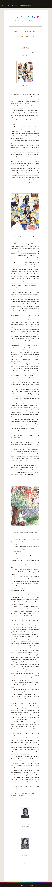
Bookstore (10, 5)
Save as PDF (25, 55)
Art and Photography (28, 31)
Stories (31, 29)
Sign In (16, 5)
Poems (36, 29)
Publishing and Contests (20, 29)
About (3, 1)
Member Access (25, 5)
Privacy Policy (29, 885)
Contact (22, 885)
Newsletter (19, 1)
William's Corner (11, 1)
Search (4, 5)
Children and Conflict (25, 33)
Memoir (16, 31)
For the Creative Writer (22, 36)
